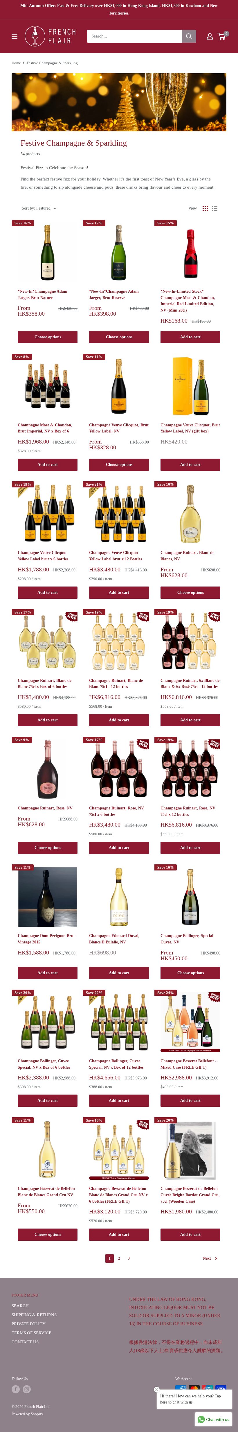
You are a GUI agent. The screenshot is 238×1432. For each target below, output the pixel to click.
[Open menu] (14, 36)
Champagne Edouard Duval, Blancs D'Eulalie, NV (114, 939)
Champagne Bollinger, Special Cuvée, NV (187, 939)
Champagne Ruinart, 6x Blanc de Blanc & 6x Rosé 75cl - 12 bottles (190, 683)
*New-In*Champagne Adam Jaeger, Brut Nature (42, 294)
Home (16, 63)
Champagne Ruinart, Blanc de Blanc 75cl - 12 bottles (116, 683)
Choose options (48, 337)
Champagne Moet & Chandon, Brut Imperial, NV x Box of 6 (45, 428)
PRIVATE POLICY (29, 1324)
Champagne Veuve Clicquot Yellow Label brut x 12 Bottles (115, 555)
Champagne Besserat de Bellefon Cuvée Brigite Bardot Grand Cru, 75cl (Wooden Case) (190, 1194)
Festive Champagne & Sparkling (52, 63)
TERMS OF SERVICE (31, 1333)
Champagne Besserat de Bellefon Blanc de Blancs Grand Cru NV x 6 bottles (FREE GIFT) (118, 1194)
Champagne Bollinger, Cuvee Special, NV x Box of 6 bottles (44, 1064)
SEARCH (20, 1306)
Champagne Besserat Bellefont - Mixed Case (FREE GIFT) (189, 1064)
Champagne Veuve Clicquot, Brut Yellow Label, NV (119, 428)
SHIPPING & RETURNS (34, 1315)
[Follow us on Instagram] (27, 1389)
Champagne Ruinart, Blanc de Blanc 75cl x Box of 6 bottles (44, 683)
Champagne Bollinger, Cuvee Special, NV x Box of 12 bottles (116, 1064)
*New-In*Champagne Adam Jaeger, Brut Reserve (114, 294)
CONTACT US (25, 1342)
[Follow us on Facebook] (16, 1389)
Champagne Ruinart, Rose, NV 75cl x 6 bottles (116, 811)
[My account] (210, 36)
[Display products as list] (214, 208)
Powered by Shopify (27, 1414)
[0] (221, 36)
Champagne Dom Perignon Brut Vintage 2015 (46, 939)
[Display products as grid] (205, 208)
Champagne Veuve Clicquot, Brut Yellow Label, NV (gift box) (190, 428)
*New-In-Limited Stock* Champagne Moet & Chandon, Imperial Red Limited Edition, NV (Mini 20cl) (188, 300)
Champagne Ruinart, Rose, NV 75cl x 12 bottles (188, 811)
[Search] (189, 36)
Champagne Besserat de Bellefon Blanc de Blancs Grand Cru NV (46, 1191)
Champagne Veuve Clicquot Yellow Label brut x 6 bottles (43, 555)
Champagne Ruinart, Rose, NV (45, 808)
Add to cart (190, 337)
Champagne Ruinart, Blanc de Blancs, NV (187, 555)
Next (207, 1258)
